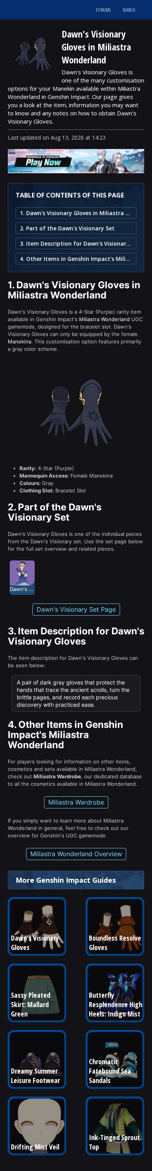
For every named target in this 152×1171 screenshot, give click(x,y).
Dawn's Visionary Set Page (76, 609)
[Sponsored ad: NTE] (76, 171)
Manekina (19, 341)
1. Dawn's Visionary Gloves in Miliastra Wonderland (76, 213)
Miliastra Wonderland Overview (76, 854)
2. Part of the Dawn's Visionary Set (67, 228)
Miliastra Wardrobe (76, 802)
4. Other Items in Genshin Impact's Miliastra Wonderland (76, 258)
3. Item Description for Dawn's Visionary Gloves (76, 243)
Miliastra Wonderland (104, 319)
